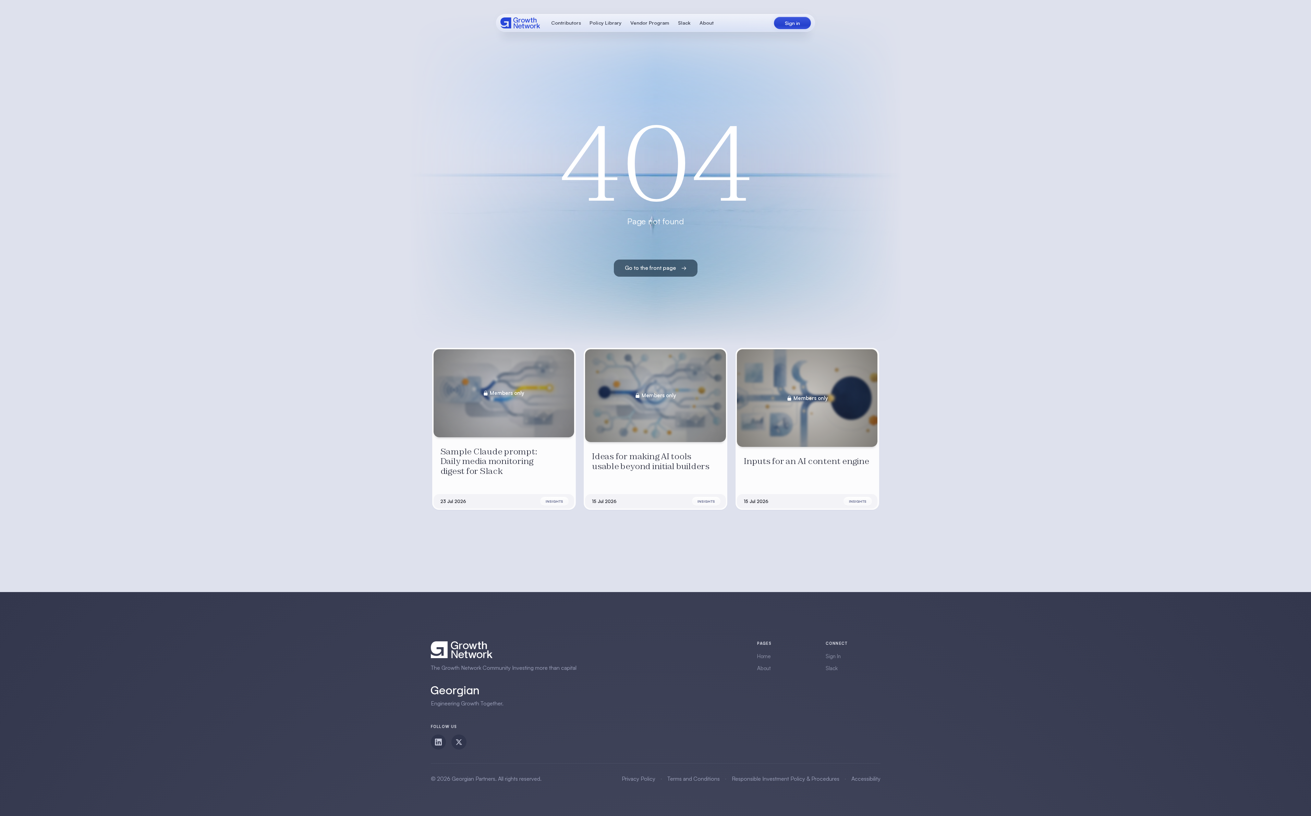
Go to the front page (656, 267)
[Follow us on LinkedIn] (438, 742)
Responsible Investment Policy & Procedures (785, 778)
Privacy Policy (638, 778)
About (707, 23)
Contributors (566, 23)
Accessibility (866, 778)
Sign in (792, 23)
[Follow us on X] (458, 742)
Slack (684, 23)
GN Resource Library (521, 22)
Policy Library (605, 23)
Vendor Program (649, 23)
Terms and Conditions (693, 778)
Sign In (833, 656)
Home (764, 656)
